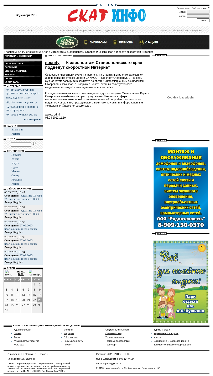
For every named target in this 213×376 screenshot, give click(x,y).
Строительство (113, 333)
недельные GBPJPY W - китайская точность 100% (23, 197)
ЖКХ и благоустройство (26, 341)
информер (197, 30)
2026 (21, 274)
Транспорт (110, 344)
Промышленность (73, 341)
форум (132, 30)
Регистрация (183, 8)
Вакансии (17, 129)
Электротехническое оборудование (172, 344)
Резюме (15, 133)
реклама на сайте (71, 30)
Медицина (69, 333)
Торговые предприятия (117, 341)
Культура (19, 344)
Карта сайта (25, 30)
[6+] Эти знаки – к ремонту (21, 102)
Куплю (15, 158)
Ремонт (68, 344)
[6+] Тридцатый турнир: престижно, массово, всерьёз (22, 91)
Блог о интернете (53, 51)
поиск (164, 30)
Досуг (17, 337)
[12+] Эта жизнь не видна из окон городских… (22, 108)
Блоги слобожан (28, 51)
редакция (109, 30)
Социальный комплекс (117, 329)
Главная (9, 51)
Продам (16, 154)
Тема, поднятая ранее (18, 97)
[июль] (9, 273)
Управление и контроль (166, 333)
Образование (71, 337)
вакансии (121, 30)
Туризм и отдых (162, 329)
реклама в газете (92, 30)
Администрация (22, 329)
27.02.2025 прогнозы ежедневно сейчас (20, 227)
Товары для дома (114, 337)
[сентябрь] (35, 273)
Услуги (15, 163)
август (21, 271)
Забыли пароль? (200, 8)
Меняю (15, 171)
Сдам (14, 167)
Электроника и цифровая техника (171, 341)
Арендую (16, 179)
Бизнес (17, 333)
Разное (15, 183)
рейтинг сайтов (180, 30)
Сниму (15, 175)
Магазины (69, 329)
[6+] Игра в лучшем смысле (21, 114)
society (52, 62)
